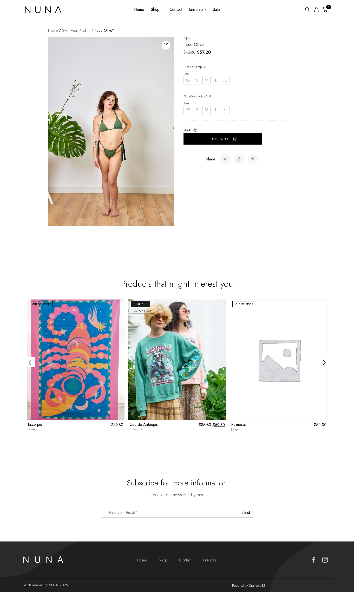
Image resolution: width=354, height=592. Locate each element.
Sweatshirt (136, 429)
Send (246, 512)
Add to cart (220, 139)
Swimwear (70, 30)
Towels (32, 429)
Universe (196, 9)
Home (139, 9)
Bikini (86, 30)
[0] (325, 9)
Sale (216, 9)
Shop (155, 9)
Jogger (235, 429)
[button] (166, 45)
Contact (176, 9)
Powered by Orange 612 (248, 585)
